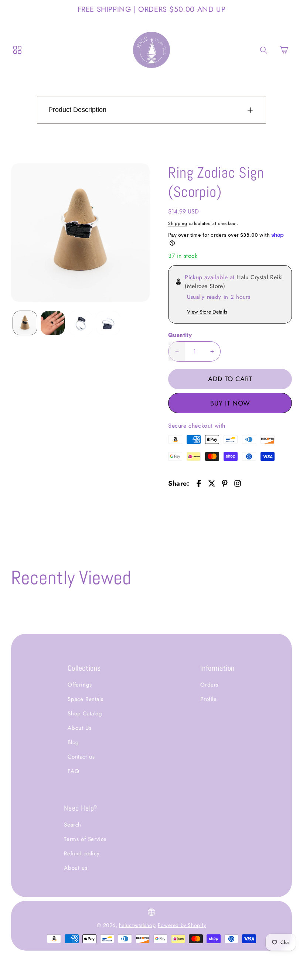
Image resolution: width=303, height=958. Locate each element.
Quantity (180, 335)
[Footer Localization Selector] (151, 912)
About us (75, 868)
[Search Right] (264, 50)
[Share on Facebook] (198, 483)
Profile (208, 699)
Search (72, 825)
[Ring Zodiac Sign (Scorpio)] (80, 232)
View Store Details (207, 311)
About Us (79, 728)
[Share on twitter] (211, 483)
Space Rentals (85, 699)
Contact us (81, 757)
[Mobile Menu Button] (17, 49)
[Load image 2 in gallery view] (53, 323)
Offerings (80, 685)
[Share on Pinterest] (224, 483)
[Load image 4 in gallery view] (108, 323)
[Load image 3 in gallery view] (80, 323)
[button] (284, 50)
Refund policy (81, 853)
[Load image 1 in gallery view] (25, 323)
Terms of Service (85, 839)
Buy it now (230, 403)
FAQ (73, 771)
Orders (209, 685)
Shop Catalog (85, 713)
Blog (73, 742)
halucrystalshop (137, 925)
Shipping (177, 223)
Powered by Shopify (182, 925)
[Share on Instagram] (237, 483)
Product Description (77, 109)
